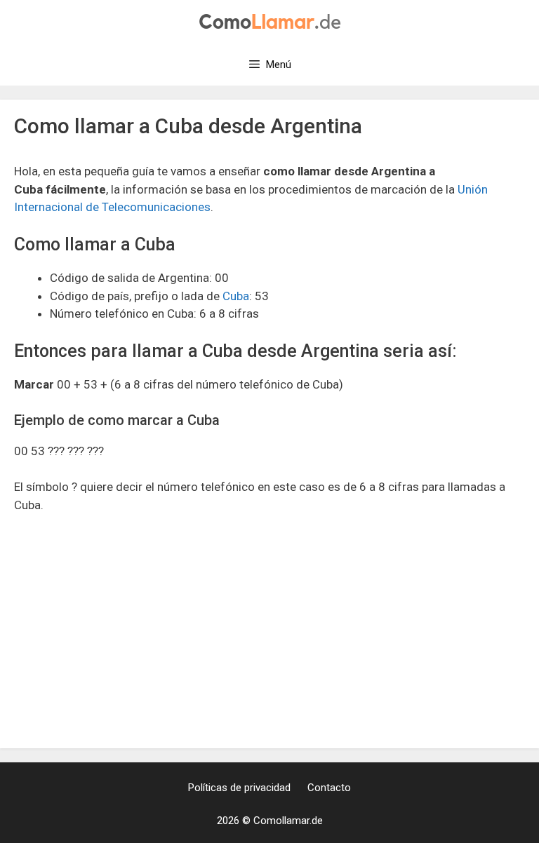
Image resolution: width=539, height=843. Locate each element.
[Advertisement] (269, 630)
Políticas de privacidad (239, 787)
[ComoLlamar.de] (270, 20)
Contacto (329, 787)
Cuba (235, 296)
